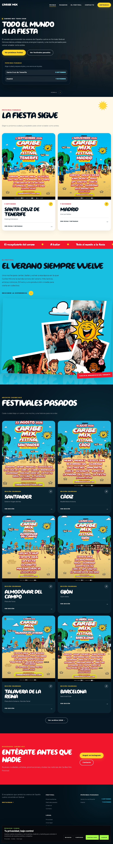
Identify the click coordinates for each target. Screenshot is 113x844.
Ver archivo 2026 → (56, 720)
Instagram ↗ (8, 802)
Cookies (13, 838)
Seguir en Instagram (92, 755)
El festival (76, 5)
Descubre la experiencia (17, 293)
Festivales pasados (51, 802)
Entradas (104, 5)
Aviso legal (49, 823)
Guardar (104, 837)
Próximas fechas (51, 799)
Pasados (63, 5)
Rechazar (68, 837)
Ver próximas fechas (14, 53)
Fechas (52, 5)
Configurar (79, 837)
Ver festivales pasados (40, 53)
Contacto (89, 5)
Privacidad (49, 819)
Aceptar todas (92, 837)
